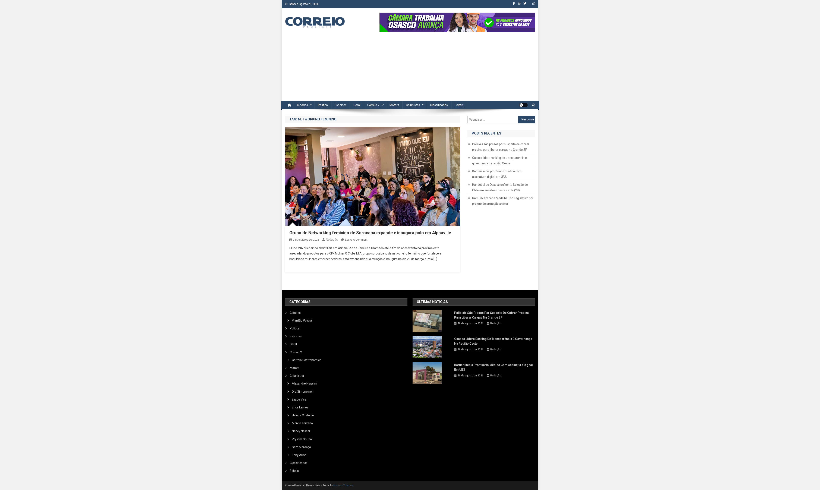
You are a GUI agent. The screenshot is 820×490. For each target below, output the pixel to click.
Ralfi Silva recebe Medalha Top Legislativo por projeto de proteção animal (502, 200)
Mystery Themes (343, 485)
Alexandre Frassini (304, 383)
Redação (332, 239)
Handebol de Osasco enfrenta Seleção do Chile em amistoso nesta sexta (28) (500, 187)
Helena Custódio (303, 415)
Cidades (302, 105)
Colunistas (413, 105)
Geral (356, 105)
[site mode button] (523, 105)
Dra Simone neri (302, 391)
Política (323, 105)
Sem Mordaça (301, 447)
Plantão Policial (302, 320)
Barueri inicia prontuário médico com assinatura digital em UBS (496, 174)
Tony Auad (299, 455)
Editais (459, 105)
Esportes (341, 105)
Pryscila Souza (302, 439)
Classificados (439, 105)
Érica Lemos (300, 407)
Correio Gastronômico (306, 360)
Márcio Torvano (302, 423)
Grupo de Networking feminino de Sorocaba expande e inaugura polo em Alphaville (370, 232)
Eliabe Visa (299, 399)
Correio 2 (373, 105)
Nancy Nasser (301, 431)
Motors (394, 105)
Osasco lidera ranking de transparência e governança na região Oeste (499, 160)
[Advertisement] (410, 69)
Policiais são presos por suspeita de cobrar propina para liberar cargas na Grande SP (500, 146)
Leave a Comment (356, 239)
